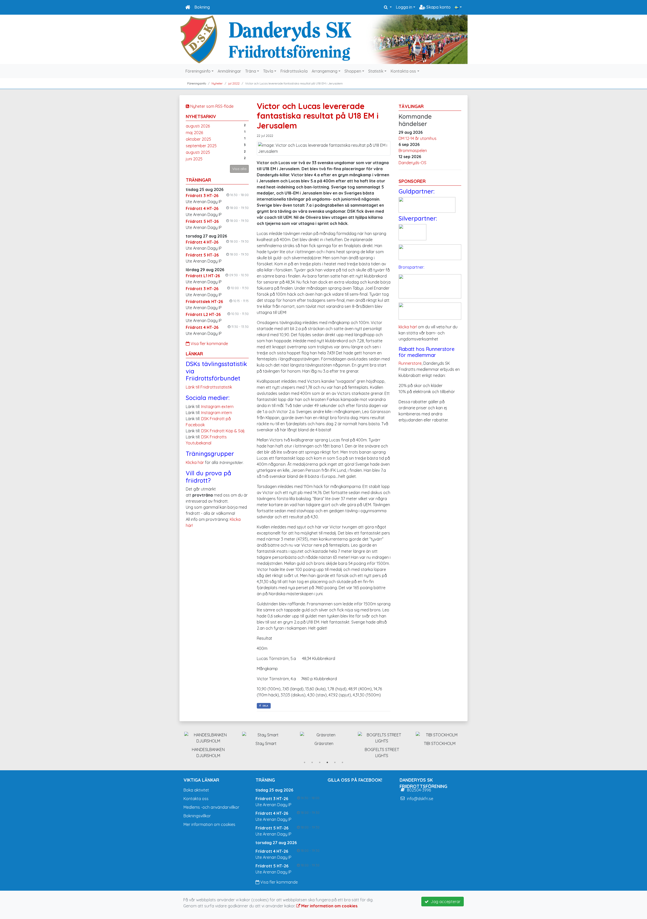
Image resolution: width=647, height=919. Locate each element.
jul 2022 (234, 83)
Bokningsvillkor (197, 815)
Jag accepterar (444, 901)
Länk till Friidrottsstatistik (209, 387)
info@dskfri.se (420, 798)
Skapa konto (438, 7)
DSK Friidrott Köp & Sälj (223, 430)
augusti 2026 (198, 126)
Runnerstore (410, 363)
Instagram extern (217, 406)
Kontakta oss (403, 71)
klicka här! (408, 326)
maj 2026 (194, 132)
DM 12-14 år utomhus (417, 138)
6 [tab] (342, 762)
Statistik (375, 71)
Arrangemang (324, 71)
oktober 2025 (198, 139)
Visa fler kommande (209, 343)
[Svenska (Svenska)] (458, 7)
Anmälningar (229, 71)
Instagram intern (216, 412)
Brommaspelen (413, 150)
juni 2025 (194, 158)
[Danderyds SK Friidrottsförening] (323, 39)
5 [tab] (334, 762)
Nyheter (217, 83)
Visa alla (239, 168)
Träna (250, 71)
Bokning (202, 7)
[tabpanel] (208, 737)
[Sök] (388, 7)
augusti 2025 (198, 152)
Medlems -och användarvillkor (211, 807)
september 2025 (201, 145)
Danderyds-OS (412, 162)
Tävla (268, 71)
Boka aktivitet (196, 790)
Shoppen (352, 71)
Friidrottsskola (294, 71)
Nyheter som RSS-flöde (211, 106)
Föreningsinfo (198, 71)
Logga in (404, 7)
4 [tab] (327, 762)
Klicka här (195, 462)
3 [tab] (319, 762)
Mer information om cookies (209, 824)
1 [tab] (304, 762)
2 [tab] (312, 762)
